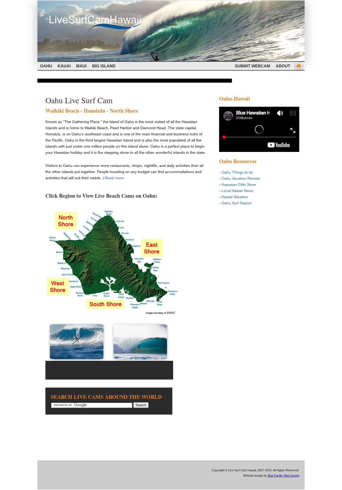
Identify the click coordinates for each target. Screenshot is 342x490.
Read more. (115, 178)
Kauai (64, 66)
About (283, 66)
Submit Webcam (252, 66)
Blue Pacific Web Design (283, 475)
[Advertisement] (134, 81)
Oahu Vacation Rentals (240, 178)
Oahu (46, 66)
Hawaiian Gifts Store (238, 184)
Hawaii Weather (234, 197)
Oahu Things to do (237, 172)
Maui (81, 66)
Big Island (103, 66)
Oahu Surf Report (236, 203)
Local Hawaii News (237, 191)
